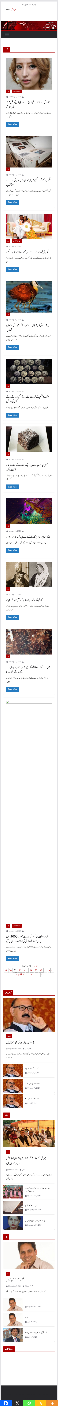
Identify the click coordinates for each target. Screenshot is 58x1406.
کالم (7, 1274)
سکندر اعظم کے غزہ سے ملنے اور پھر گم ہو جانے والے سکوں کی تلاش (27, 399)
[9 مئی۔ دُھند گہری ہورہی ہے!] (13, 1070)
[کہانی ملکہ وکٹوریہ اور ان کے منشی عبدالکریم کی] (29, 574)
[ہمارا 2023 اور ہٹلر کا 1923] (13, 1101)
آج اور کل (13, 9)
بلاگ (8, 1152)
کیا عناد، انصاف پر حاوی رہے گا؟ (32, 1083)
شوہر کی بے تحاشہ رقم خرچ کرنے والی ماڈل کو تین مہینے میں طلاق (28, 105)
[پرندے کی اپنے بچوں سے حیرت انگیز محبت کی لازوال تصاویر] (29, 297)
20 (36, 970)
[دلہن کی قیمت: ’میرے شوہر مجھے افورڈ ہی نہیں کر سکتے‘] (29, 226)
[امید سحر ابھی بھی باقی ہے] (13, 1207)
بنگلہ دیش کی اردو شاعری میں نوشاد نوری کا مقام (36, 1332)
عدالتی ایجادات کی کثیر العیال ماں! (20, 1042)
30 (41, 970)
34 (10, 970)
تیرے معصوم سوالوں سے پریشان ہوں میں (35, 1220)
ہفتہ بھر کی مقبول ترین (17, 91)
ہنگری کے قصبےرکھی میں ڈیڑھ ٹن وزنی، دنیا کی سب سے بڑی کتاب (28, 182)
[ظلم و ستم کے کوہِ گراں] (29, 1255)
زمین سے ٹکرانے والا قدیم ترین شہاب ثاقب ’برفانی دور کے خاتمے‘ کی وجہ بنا (28, 669)
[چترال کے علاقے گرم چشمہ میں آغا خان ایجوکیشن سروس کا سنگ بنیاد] (29, 1133)
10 (31, 970)
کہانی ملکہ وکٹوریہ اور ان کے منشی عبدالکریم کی (24, 600)
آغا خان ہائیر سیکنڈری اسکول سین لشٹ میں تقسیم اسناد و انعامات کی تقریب (37, 1190)
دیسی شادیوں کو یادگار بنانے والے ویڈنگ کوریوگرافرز (28, 536)
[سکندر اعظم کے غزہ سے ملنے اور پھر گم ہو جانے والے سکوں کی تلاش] (29, 371)
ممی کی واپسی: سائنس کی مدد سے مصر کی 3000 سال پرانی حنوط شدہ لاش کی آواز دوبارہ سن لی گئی (27, 939)
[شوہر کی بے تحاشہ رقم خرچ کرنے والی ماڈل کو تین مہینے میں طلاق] (29, 74)
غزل (26, 1302)
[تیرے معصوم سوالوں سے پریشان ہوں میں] (13, 1223)
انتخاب (23, 1169)
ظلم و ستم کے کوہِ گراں (15, 1280)
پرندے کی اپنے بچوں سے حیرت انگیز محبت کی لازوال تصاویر (27, 327)
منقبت (26, 1317)
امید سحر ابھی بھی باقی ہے (31, 1205)
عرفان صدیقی (28, 1048)
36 (20, 970)
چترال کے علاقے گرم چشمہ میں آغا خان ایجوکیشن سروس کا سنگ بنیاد (26, 1161)
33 (5, 970)
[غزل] (13, 1304)
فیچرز (8, 91)
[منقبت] (13, 1319)
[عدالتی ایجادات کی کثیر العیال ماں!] (29, 1015)
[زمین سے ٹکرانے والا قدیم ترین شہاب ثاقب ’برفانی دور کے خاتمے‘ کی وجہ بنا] (29, 642)
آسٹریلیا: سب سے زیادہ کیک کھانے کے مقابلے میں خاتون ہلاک (27, 467)
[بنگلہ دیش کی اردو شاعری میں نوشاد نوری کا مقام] (13, 1335)
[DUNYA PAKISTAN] (29, 23)
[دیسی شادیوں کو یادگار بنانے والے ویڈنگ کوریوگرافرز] (29, 511)
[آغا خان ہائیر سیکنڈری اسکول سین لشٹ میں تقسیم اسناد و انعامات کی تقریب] (13, 1192)
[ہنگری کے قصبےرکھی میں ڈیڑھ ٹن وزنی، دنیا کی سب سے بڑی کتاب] (29, 151)
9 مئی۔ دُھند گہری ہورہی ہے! (32, 1068)
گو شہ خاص (9, 1036)
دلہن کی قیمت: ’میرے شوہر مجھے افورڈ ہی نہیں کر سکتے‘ (28, 252)
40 (32, 974)
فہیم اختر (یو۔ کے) (29, 1286)
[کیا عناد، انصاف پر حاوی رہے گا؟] (13, 1086)
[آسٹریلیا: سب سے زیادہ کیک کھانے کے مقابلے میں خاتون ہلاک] (29, 439)
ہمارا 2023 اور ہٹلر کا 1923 (32, 1098)
